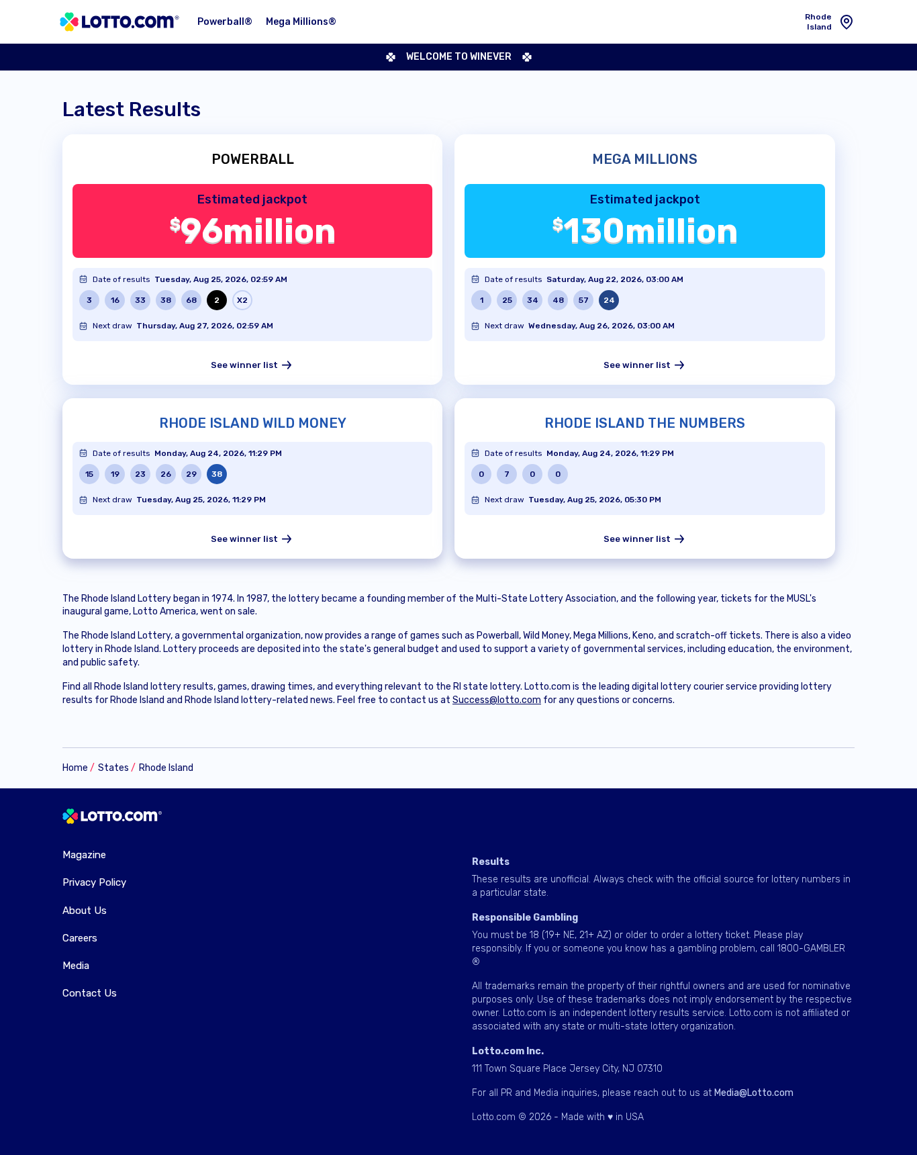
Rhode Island (166, 768)
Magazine (84, 855)
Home (75, 768)
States (113, 768)
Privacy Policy (94, 882)
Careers (79, 938)
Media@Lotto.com (753, 1093)
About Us (84, 911)
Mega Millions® (301, 22)
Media (75, 966)
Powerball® (224, 22)
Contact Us (89, 993)
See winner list (244, 365)
